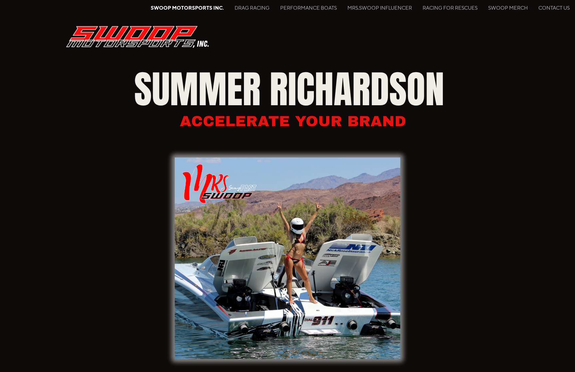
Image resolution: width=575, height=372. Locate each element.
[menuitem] (187, 8)
